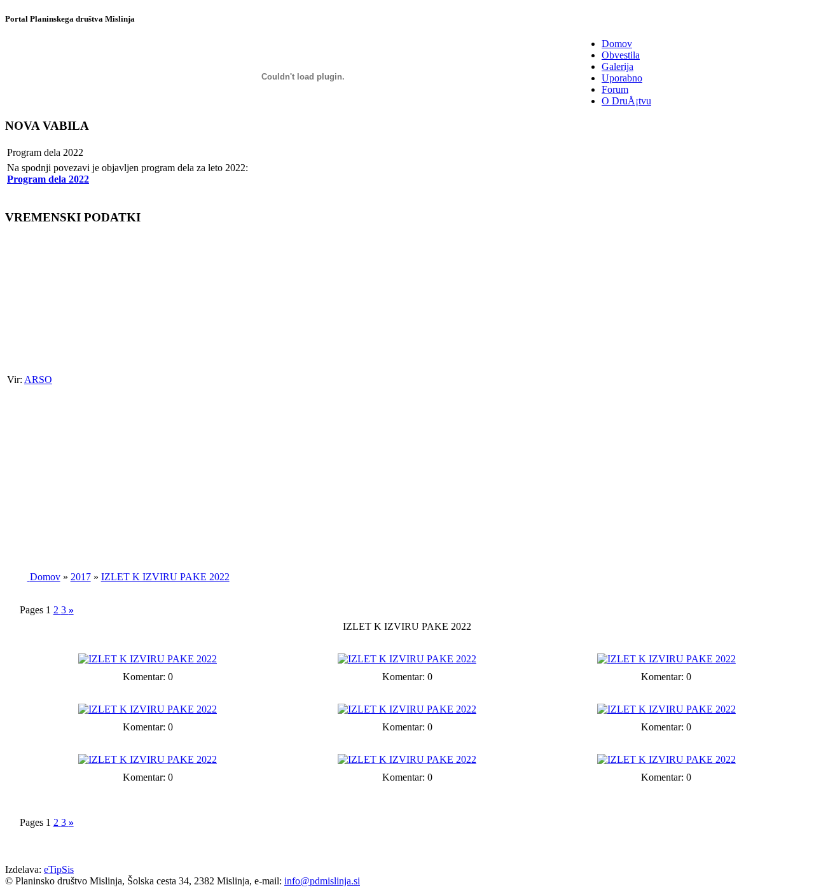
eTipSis (59, 869)
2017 (81, 576)
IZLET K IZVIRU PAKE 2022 (165, 576)
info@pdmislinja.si (322, 880)
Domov (45, 576)
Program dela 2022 (48, 179)
